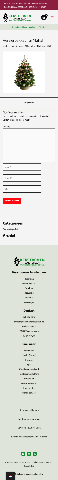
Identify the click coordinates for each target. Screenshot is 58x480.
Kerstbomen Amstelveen (29, 427)
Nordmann (29, 350)
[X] (35, 454)
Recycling (29, 292)
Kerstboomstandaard (29, 369)
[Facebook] (23, 454)
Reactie (7, 126)
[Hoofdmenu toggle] (52, 17)
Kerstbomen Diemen (29, 410)
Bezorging (29, 279)
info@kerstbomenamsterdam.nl (29, 321)
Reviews (29, 297)
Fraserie (29, 360)
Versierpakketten (29, 383)
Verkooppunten (29, 283)
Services (29, 288)
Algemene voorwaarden (43, 462)
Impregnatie (29, 388)
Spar (29, 364)
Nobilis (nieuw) (29, 355)
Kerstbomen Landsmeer (29, 419)
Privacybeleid (29, 466)
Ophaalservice (29, 392)
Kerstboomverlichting (29, 374)
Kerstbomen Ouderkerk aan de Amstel (29, 436)
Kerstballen (29, 378)
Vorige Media (29, 102)
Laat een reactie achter (13, 46)
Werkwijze (29, 302)
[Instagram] (29, 454)
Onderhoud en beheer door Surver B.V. (29, 474)
